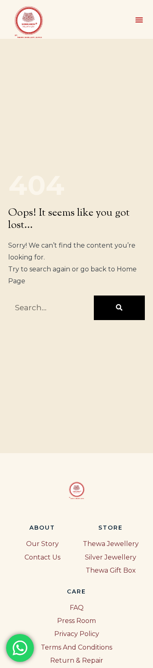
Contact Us (42, 557)
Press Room (76, 621)
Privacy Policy (76, 634)
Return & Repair (76, 660)
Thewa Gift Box (111, 570)
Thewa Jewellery (111, 544)
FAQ (77, 608)
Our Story (42, 544)
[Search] (119, 308)
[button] (139, 20)
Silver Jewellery (110, 557)
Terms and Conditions (76, 647)
